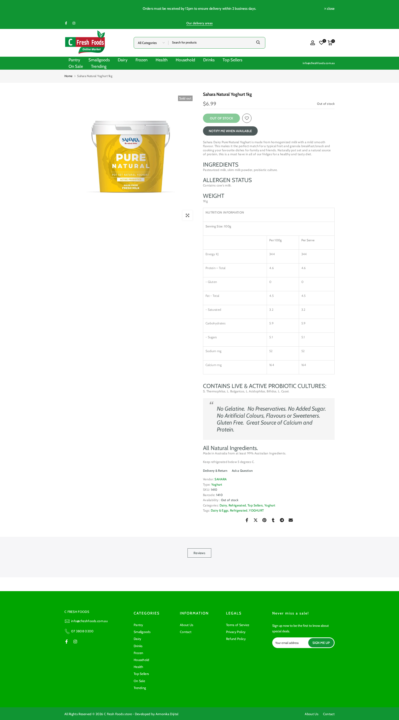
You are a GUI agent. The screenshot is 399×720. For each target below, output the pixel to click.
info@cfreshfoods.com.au (319, 63)
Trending (99, 66)
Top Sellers (232, 59)
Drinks (209, 59)
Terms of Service (237, 625)
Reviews (199, 553)
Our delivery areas (199, 23)
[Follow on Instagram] (74, 23)
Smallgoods (99, 59)
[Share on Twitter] (256, 520)
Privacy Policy (235, 632)
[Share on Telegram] (282, 520)
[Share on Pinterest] (264, 520)
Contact (185, 632)
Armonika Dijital (167, 714)
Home (68, 76)
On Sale (76, 66)
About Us (186, 625)
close (70, 8)
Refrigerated (237, 505)
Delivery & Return (215, 470)
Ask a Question (242, 470)
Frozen (142, 59)
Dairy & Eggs (220, 510)
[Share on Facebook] (247, 520)
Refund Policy (236, 639)
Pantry (74, 59)
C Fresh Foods (114, 714)
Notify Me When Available (230, 131)
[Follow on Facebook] (66, 23)
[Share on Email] (291, 520)
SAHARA (221, 479)
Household (185, 59)
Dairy (122, 59)
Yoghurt (216, 484)
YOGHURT (256, 510)
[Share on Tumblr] (273, 520)
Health (162, 59)
